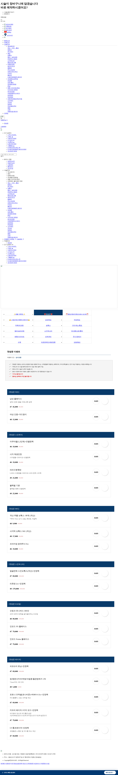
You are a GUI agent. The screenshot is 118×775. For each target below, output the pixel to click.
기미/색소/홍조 (77, 325)
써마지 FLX (11, 66)
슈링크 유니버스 (13, 71)
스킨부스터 (11, 60)
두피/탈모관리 (12, 106)
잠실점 (6, 123)
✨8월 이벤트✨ (19, 314)
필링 (9, 108)
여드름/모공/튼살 (13, 79)
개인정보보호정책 (16, 763)
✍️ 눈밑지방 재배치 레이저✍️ (19, 320)
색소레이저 (11, 46)
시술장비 (10, 165)
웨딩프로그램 (12, 62)
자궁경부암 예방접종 (48, 342)
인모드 (10, 73)
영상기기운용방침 (28, 763)
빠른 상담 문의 (109, 772)
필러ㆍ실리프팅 (12, 57)
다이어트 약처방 (13, 89)
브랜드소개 (11, 161)
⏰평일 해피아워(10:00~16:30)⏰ (77, 314)
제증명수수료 (45, 763)
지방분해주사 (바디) (14, 93)
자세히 (96, 401)
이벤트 (6, 113)
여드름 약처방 (12, 84)
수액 (9, 109)
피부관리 (48, 337)
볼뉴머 (10, 75)
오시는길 (10, 168)
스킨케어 (10, 100)
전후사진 (7, 42)
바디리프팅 (11, 91)
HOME (3, 763)
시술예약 (3, 126)
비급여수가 (37, 763)
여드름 (10, 80)
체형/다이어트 (19, 337)
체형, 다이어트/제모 (14, 88)
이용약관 (8, 763)
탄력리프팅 (11, 64)
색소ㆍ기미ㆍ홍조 (13, 48)
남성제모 (10, 95)
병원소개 (7, 40)
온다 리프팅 (11, 70)
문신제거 (10, 51)
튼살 (9, 86)
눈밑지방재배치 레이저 (15, 77)
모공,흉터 (10, 82)
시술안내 (7, 44)
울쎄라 (10, 68)
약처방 (10, 104)
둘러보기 (10, 166)
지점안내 (3, 120)
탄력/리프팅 (19, 325)
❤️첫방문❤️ (48, 314)
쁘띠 (9, 53)
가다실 (10, 102)
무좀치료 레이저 (13, 111)
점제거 (10, 50)
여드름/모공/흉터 (77, 331)
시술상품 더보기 (9, 12)
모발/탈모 (77, 342)
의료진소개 (11, 163)
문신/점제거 (77, 337)
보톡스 (10, 55)
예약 (104, 401)
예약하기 (7, 14)
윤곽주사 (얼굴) (12, 59)
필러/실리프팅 (19, 331)
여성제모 (10, 97)
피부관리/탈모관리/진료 (15, 99)
